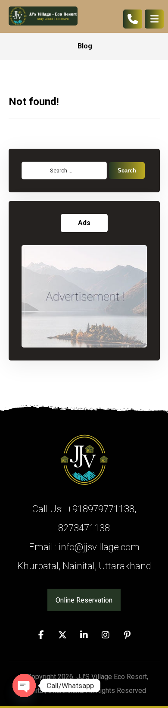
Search (127, 170)
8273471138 (84, 528)
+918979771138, (100, 509)
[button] (41, 635)
